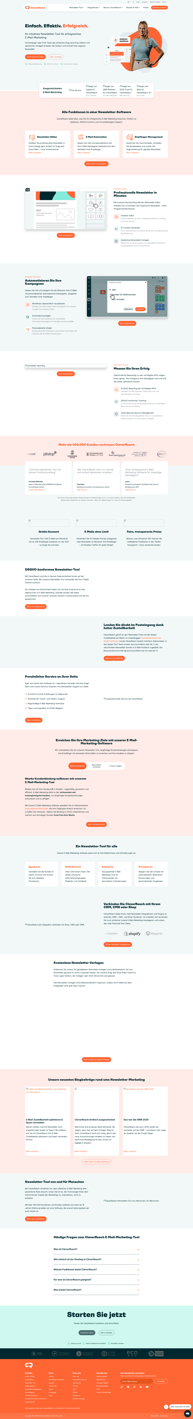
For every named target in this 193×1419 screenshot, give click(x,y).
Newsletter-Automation (33, 277)
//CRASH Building (79, 1399)
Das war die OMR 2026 (136, 1119)
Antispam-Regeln (102, 1383)
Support (144, 2)
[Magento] (119, 933)
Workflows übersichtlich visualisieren (48, 303)
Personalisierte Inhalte (42, 328)
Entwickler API (30, 1402)
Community (53, 1386)
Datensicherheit (101, 1376)
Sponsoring (77, 1383)
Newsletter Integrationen (33, 1389)
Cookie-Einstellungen (103, 1392)
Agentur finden (155, 2)
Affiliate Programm (31, 1395)
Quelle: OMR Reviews (37, 490)
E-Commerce (145, 867)
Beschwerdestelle (102, 1386)
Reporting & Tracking (121, 365)
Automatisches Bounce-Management (137, 413)
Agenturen (34, 867)
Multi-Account (73, 867)
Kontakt (75, 1386)
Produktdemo (29, 1379)
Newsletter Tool (30, 1383)
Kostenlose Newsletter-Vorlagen (135, 240)
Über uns (76, 1376)
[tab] (96, 765)
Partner (51, 1376)
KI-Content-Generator (130, 228)
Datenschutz (100, 1379)
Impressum (76, 1395)
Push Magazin (30, 1392)
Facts (50, 1395)
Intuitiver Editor (127, 215)
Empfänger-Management (149, 137)
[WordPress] (163, 933)
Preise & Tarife (30, 1376)
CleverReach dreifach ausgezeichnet (95, 1119)
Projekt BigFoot (30, 1386)
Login (164, 2)
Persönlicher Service (80, 1379)
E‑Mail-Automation (96, 137)
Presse (75, 1392)
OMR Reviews (82, 490)
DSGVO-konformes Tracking (133, 400)
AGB (98, 1389)
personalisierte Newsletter (36, 808)
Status (51, 1389)
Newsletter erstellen (120, 189)
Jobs (138, 2)
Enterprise (108, 867)
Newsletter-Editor (47, 137)
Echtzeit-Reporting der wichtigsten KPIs (138, 388)
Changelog (52, 1392)
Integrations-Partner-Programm (35, 1399)
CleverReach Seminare (56, 1379)
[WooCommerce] (141, 933)
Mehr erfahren (35, 153)
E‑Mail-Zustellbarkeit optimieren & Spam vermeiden (44, 1121)
